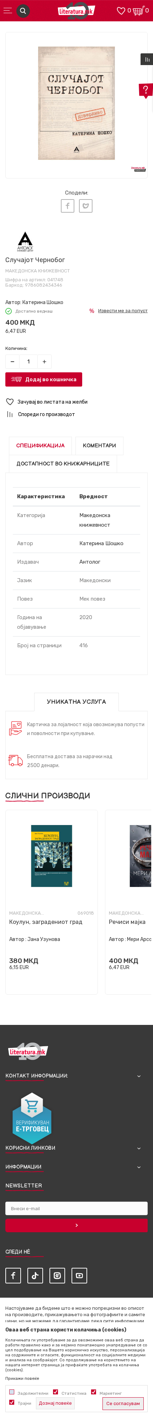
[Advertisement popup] (76, 88)
